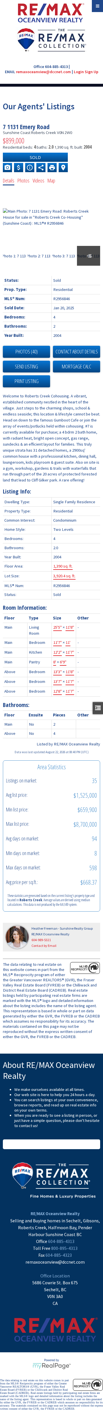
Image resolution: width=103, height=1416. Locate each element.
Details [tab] (8, 180)
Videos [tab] (38, 180)
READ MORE (52, 1144)
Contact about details (77, 351)
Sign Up (91, 71)
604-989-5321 (41, 940)
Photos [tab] (23, 180)
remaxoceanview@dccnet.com (43, 71)
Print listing (27, 381)
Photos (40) (26, 351)
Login (79, 71)
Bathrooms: (16, 705)
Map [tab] (51, 180)
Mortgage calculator (76, 366)
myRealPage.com (51, 1366)
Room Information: (25, 607)
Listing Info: (17, 491)
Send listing (26, 366)
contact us (28, 1125)
